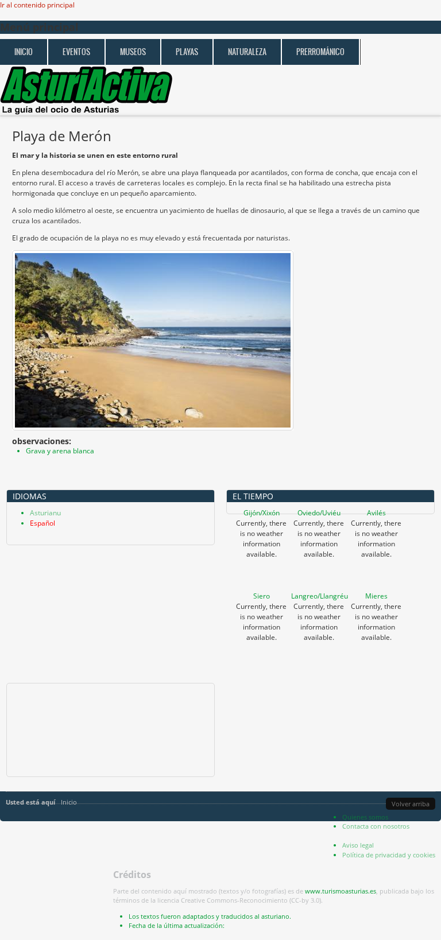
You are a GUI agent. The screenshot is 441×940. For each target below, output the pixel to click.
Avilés (376, 513)
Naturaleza (247, 51)
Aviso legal (358, 845)
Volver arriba (411, 803)
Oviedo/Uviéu (319, 513)
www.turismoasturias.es (340, 891)
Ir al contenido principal (37, 5)
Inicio (23, 51)
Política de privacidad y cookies (388, 854)
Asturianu (45, 513)
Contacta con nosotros (375, 826)
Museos (133, 51)
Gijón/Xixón (261, 513)
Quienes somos (365, 817)
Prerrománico (320, 51)
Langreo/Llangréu (319, 596)
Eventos (76, 51)
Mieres (376, 596)
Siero (261, 596)
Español (42, 523)
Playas (187, 51)
